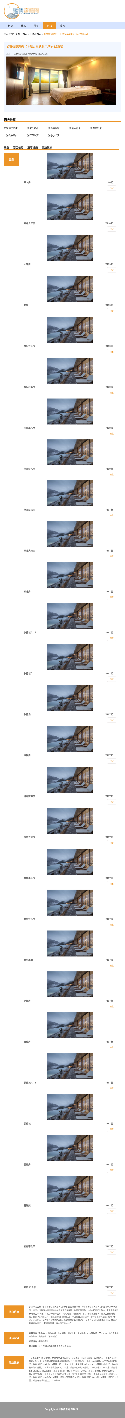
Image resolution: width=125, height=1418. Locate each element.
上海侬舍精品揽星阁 (33, 128)
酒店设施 (32, 147)
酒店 (49, 25)
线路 (23, 25)
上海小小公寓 (53, 135)
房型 (6, 147)
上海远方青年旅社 (75, 128)
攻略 (62, 25)
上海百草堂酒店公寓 (33, 135)
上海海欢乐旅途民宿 (96, 128)
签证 (36, 25)
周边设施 (47, 147)
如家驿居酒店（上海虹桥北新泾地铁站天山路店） (12, 128)
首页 (10, 25)
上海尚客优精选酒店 (54, 128)
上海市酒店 (36, 33)
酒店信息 (18, 147)
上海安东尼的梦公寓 (12, 135)
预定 (112, 1292)
